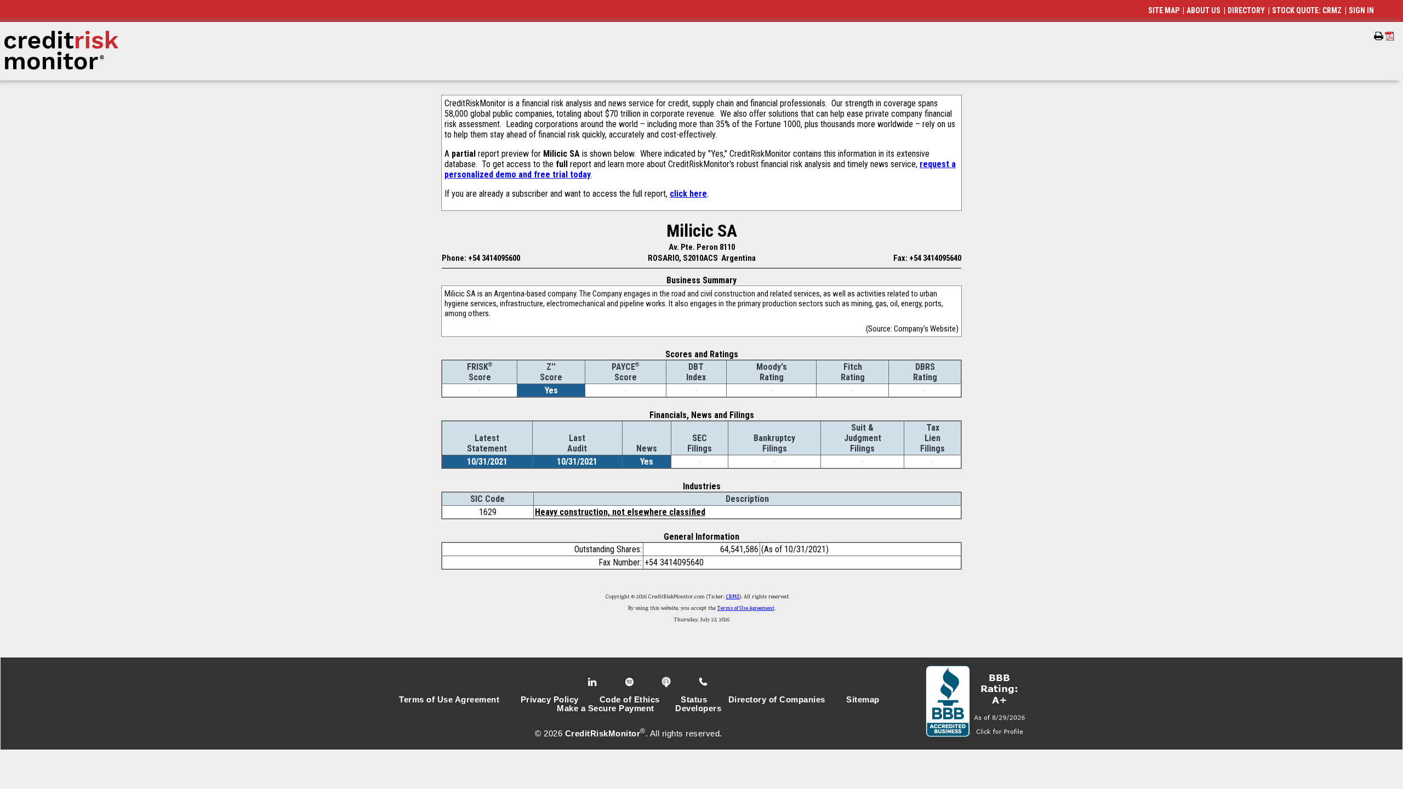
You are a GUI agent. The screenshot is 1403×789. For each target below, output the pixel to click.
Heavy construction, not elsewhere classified (620, 512)
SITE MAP (1163, 10)
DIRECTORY (1246, 10)
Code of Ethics (630, 699)
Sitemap (863, 699)
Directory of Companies (776, 699)
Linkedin (593, 682)
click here (688, 193)
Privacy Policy (550, 699)
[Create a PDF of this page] (1389, 36)
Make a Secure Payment (605, 708)
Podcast (667, 682)
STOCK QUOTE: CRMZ (1307, 10)
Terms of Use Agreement (745, 609)
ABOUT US (1204, 10)
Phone (704, 682)
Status (694, 699)
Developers (698, 708)
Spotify (630, 682)
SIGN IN (1361, 10)
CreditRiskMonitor (603, 733)
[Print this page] (1378, 36)
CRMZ (733, 597)
